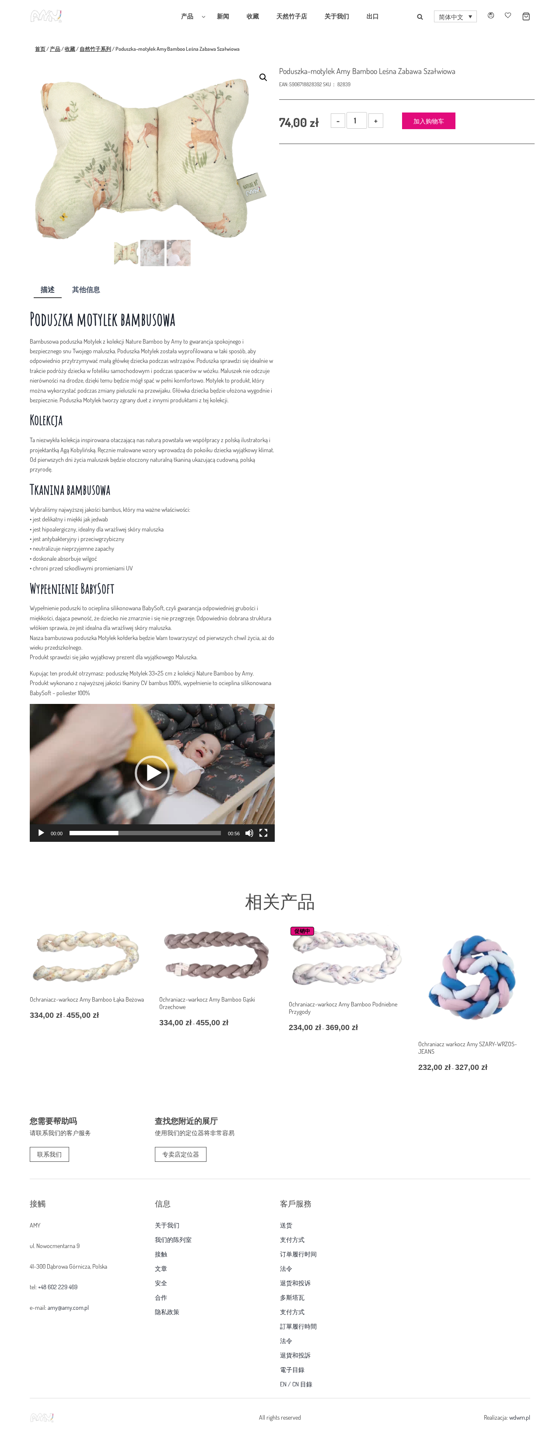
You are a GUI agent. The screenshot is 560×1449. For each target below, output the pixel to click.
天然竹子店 (291, 16)
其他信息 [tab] (86, 289)
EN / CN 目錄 (296, 1384)
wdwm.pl (519, 1417)
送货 (286, 1225)
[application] (152, 773)
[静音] (249, 833)
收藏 (253, 16)
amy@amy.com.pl (68, 1307)
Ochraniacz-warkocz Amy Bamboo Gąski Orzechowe (207, 1002)
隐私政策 (167, 1311)
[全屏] (263, 833)
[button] (455, 17)
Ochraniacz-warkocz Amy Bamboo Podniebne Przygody (343, 1007)
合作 (161, 1297)
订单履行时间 (298, 1254)
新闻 (223, 16)
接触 (161, 1254)
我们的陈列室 (173, 1239)
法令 (286, 1268)
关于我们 (337, 16)
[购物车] (520, 16)
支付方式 (292, 1239)
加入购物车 (428, 121)
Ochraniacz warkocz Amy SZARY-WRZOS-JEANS (467, 1047)
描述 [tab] (48, 289)
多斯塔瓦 (292, 1297)
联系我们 (49, 1154)
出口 (373, 16)
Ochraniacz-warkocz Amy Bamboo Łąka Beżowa (87, 999)
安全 (161, 1283)
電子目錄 (292, 1369)
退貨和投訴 (295, 1355)
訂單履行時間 (298, 1326)
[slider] (145, 833)
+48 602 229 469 (57, 1287)
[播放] (41, 833)
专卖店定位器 (180, 1154)
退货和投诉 (295, 1283)
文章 (161, 1268)
